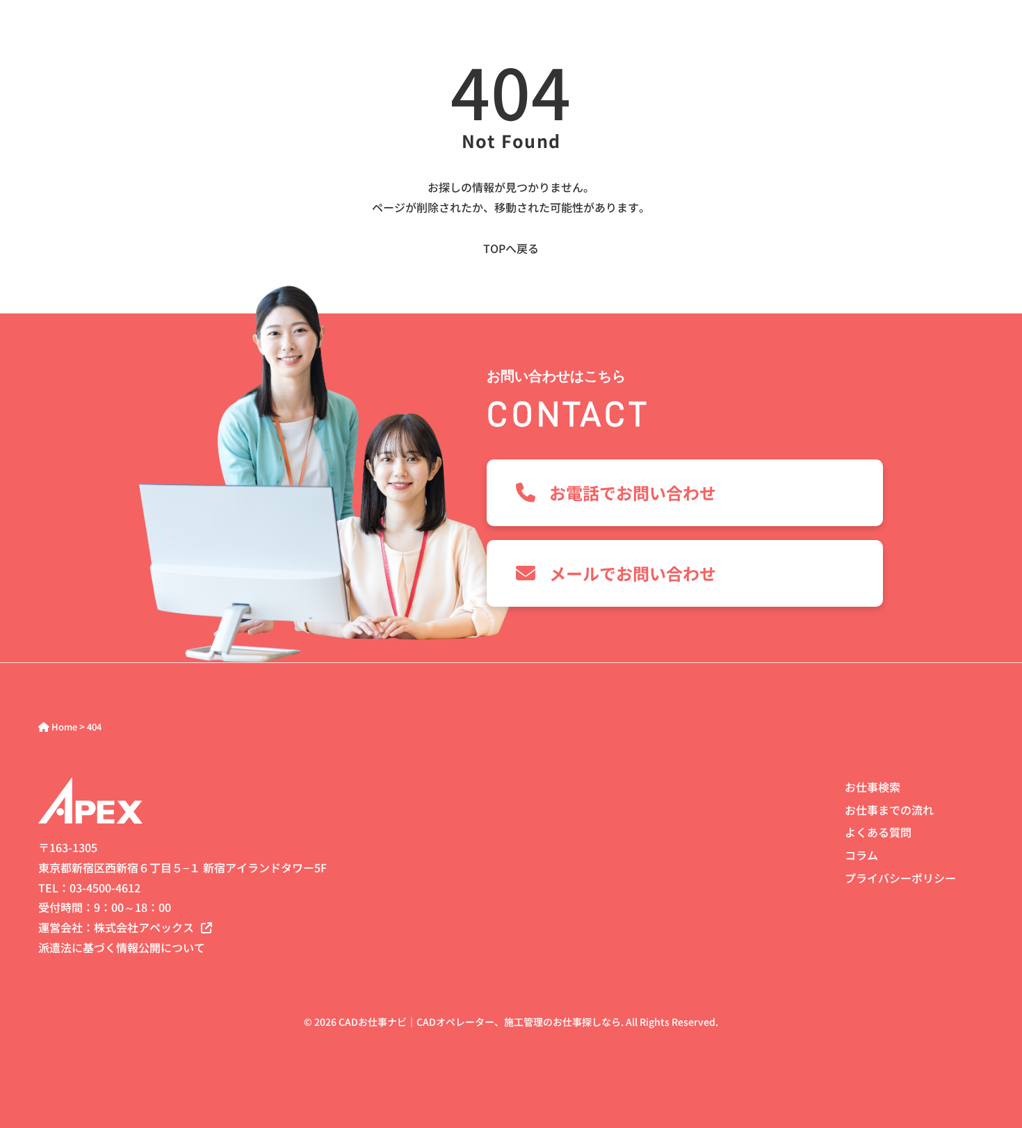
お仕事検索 (872, 786)
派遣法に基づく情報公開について (121, 947)
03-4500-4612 (105, 887)
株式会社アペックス (144, 927)
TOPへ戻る (511, 248)
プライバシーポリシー (900, 877)
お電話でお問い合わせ (632, 492)
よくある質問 (878, 832)
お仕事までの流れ (889, 809)
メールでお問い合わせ (632, 573)
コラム (861, 855)
